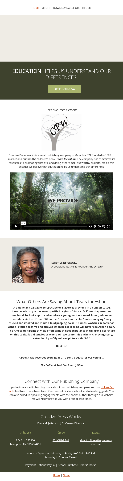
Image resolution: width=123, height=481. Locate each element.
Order (66, 475)
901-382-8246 (61, 440)
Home (56, 475)
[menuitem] (35, 8)
